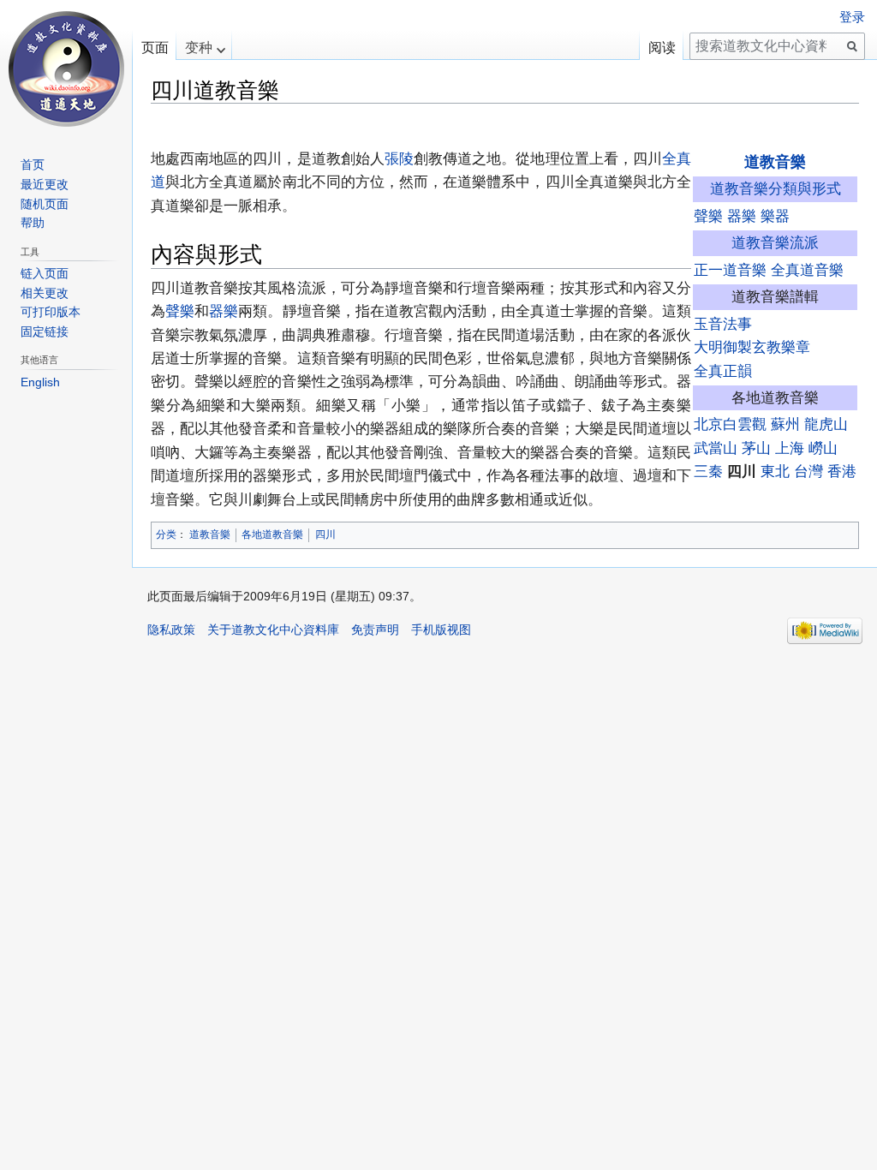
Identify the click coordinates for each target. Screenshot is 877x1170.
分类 (166, 534)
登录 (852, 17)
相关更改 (45, 293)
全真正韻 (723, 370)
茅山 (756, 448)
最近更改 (45, 184)
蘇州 (785, 424)
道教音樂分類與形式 (775, 188)
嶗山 (823, 448)
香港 (841, 471)
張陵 (399, 158)
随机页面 (45, 204)
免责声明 (375, 629)
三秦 (708, 471)
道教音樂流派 (775, 242)
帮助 (33, 223)
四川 (325, 534)
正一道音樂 (730, 269)
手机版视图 (441, 629)
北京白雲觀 (730, 424)
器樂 (741, 215)
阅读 (662, 47)
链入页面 (45, 273)
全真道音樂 (807, 269)
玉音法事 (723, 323)
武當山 (715, 448)
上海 (789, 448)
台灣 (808, 471)
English (40, 382)
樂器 (775, 215)
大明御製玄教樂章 (752, 346)
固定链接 (45, 331)
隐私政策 (171, 629)
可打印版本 (51, 312)
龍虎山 (826, 424)
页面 (155, 47)
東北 (775, 471)
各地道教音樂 (272, 534)
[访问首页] (66, 68)
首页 (33, 164)
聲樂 (708, 215)
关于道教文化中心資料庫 (273, 629)
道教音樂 (775, 161)
